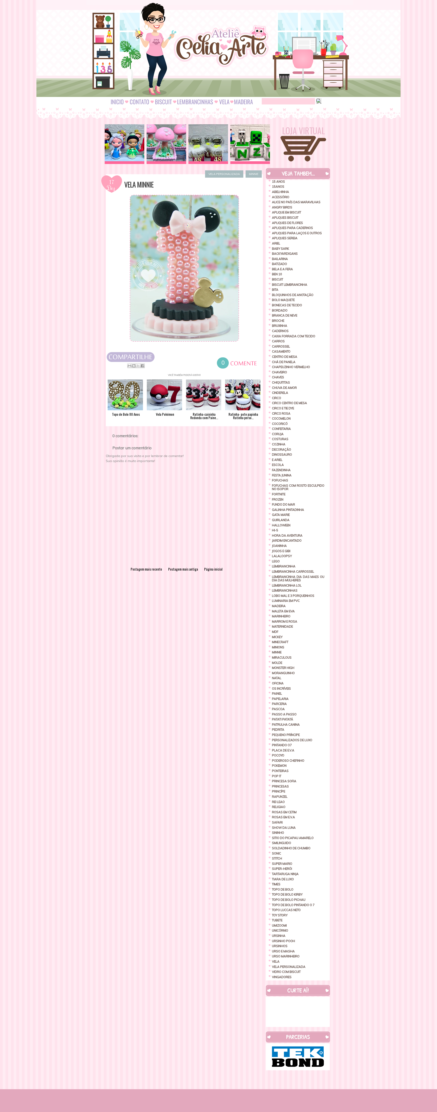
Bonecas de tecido (287, 305)
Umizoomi (279, 925)
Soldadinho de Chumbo (291, 848)
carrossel (281, 346)
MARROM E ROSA (284, 621)
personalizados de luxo (292, 740)
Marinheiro (281, 616)
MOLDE (277, 663)
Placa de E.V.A (283, 750)
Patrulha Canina (286, 724)
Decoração (281, 449)
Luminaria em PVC (286, 601)
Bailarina (280, 259)
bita (275, 289)
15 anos (278, 181)
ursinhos (279, 946)
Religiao (278, 807)
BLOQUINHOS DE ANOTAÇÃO (292, 295)
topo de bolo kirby (287, 894)
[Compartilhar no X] (138, 366)
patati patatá (282, 719)
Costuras (280, 439)
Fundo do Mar (283, 504)
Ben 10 (277, 274)
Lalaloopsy (282, 556)
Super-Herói (282, 868)
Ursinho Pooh (283, 941)
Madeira (279, 606)
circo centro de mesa (289, 403)
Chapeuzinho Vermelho (291, 367)
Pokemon (279, 765)
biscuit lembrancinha (289, 284)
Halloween (281, 525)
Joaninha (279, 546)
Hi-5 (275, 530)
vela (275, 961)
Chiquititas (281, 382)
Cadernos (280, 331)
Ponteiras (280, 771)
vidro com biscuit (286, 972)
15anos (278, 186)
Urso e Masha (283, 951)
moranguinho (283, 673)
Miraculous (282, 657)
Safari (277, 822)
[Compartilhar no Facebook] (142, 366)
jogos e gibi (281, 551)
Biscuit (277, 279)
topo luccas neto (286, 910)
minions (278, 647)
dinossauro (282, 454)
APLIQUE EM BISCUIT (286, 212)
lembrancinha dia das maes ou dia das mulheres (298, 578)
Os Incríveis (281, 688)
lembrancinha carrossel (293, 571)
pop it (276, 776)
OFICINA (278, 683)
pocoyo (278, 755)
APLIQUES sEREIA (284, 238)
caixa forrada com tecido (293, 336)
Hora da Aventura (287, 535)
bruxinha (279, 325)
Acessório (280, 197)
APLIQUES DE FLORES (287, 223)
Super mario (282, 863)
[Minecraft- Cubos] (250, 144)
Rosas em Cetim (284, 812)
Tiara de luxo (283, 879)
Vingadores (282, 977)
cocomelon (281, 418)
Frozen (277, 499)
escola (278, 465)
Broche (278, 320)
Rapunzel (279, 796)
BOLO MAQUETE (283, 300)
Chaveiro (279, 372)
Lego (276, 561)
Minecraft (280, 642)
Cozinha (278, 444)
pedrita (278, 729)
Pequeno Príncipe (286, 735)
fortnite (278, 494)
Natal (276, 678)
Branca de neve (284, 315)
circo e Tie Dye (283, 408)
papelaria (280, 699)
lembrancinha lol (287, 585)
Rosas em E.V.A (283, 817)
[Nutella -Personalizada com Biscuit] (208, 144)
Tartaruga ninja (285, 874)
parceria (279, 704)
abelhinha (280, 192)
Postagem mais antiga (183, 569)
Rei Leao (278, 802)
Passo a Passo (284, 714)
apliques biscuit (285, 217)
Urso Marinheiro (286, 956)
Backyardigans (285, 253)
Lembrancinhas (284, 590)
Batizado (279, 264)
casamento (281, 351)
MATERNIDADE (282, 626)
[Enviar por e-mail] (129, 366)
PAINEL (277, 693)
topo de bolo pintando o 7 (293, 905)
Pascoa (278, 709)
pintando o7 (282, 745)
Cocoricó (280, 424)
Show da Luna (284, 827)
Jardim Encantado (287, 540)
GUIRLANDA (281, 520)
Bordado (279, 310)
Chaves (278, 377)
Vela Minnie (138, 184)
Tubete (277, 920)
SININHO (278, 832)
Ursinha (278, 936)
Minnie (253, 174)
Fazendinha (281, 470)
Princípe (278, 791)
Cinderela (280, 393)
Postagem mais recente (146, 569)
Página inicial (213, 569)
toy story (279, 915)
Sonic (276, 853)
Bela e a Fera (282, 269)
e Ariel (277, 460)
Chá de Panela (283, 362)
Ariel (276, 243)
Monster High (283, 668)
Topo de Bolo (282, 889)
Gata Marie (281, 515)
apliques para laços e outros (297, 233)
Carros (278, 341)
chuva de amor (284, 388)
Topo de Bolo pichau (288, 900)
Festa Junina (282, 475)
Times (276, 884)
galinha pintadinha (288, 510)
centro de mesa (284, 357)
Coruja (278, 434)
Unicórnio (280, 930)
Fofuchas (280, 480)
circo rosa (281, 413)
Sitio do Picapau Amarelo (293, 838)
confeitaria (281, 429)
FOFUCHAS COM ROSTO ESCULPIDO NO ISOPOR (298, 487)
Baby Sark (280, 248)
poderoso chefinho (288, 760)
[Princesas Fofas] (124, 144)
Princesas (280, 786)
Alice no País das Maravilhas (296, 202)
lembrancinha (283, 566)
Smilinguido (281, 843)
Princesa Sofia (284, 781)
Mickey (277, 637)
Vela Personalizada (224, 174)
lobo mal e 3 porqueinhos (293, 596)
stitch (277, 858)
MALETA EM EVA (283, 611)
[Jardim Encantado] (166, 144)
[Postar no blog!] (134, 366)
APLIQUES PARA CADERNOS (292, 228)
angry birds (282, 207)
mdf (275, 632)
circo (276, 398)
